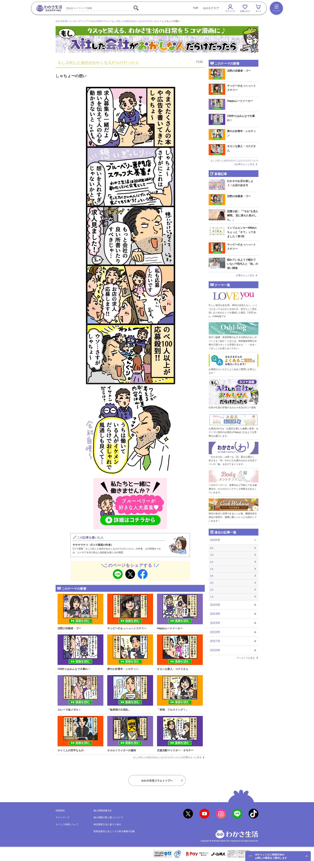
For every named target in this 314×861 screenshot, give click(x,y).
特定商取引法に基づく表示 (107, 824)
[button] (278, 856)
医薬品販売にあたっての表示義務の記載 (114, 831)
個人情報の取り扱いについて (108, 817)
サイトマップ (62, 817)
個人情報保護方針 (103, 810)
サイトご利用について (67, 824)
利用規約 (60, 810)
